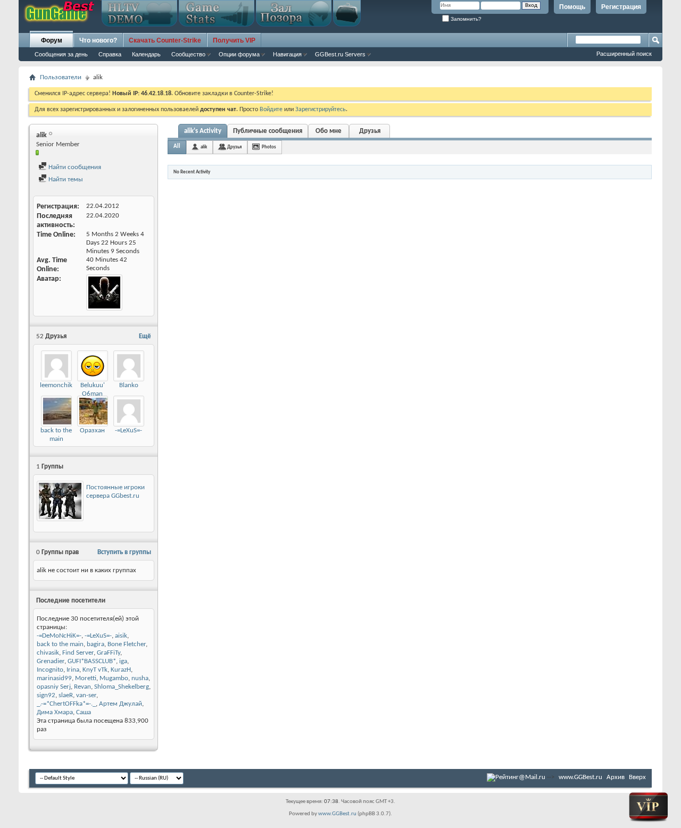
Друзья (369, 131)
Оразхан (92, 430)
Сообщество (188, 54)
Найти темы (65, 179)
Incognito (50, 669)
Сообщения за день (61, 54)
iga (123, 661)
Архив (616, 777)
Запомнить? (465, 19)
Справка (109, 54)
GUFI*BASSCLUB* (92, 661)
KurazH (121, 669)
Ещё (145, 336)
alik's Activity (202, 131)
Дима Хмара (55, 712)
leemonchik (56, 385)
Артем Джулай (120, 703)
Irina (73, 669)
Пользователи (60, 77)
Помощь (572, 7)
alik (204, 147)
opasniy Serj (54, 686)
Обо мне (328, 131)
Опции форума (239, 54)
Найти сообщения (74, 167)
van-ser (86, 695)
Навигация (287, 54)
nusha (139, 678)
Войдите (271, 109)
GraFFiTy (108, 652)
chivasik (48, 652)
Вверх (637, 777)
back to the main (60, 644)
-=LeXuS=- (128, 430)
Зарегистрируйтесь (320, 109)
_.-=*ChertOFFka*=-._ (66, 703)
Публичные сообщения (267, 131)
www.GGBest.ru (580, 777)
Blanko (128, 385)
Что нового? (98, 40)
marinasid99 (54, 678)
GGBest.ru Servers (340, 54)
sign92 (46, 695)
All (176, 146)
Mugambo (113, 678)
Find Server (78, 652)
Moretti (85, 678)
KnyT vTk (94, 669)
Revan (82, 686)
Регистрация (621, 7)
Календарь (146, 54)
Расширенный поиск (624, 54)
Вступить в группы (124, 552)
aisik (121, 635)
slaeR (66, 695)
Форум (51, 40)
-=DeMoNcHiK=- (59, 635)
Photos (269, 147)
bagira (95, 644)
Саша (83, 712)
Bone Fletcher (126, 644)
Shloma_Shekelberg (121, 686)
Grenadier (50, 661)
